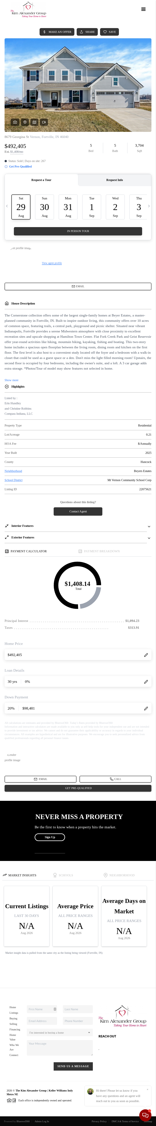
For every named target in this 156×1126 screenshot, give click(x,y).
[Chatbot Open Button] (145, 1115)
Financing (15, 1029)
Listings (14, 1012)
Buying (13, 1018)
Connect (14, 1055)
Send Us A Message (73, 1066)
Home (13, 1007)
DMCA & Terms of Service (125, 1121)
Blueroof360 (23, 1121)
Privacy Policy (99, 1121)
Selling (13, 1024)
